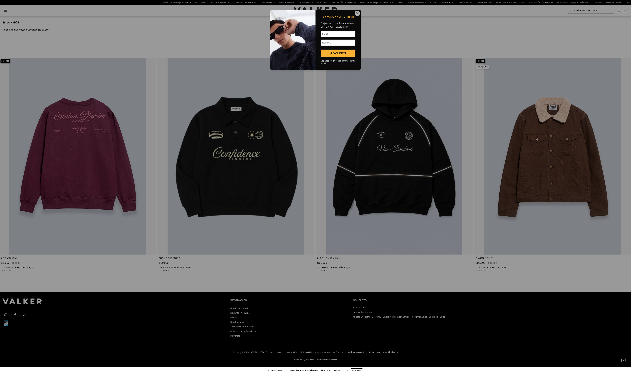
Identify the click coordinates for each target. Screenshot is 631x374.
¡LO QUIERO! (338, 53)
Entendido (356, 370)
